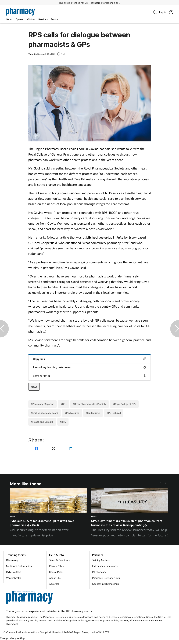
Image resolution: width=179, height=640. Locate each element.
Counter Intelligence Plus (105, 583)
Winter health (13, 577)
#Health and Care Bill (42, 421)
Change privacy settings (12, 638)
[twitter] (54, 449)
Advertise (54, 583)
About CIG (54, 577)
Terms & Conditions (59, 560)
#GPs (63, 403)
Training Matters (100, 560)
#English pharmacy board (44, 412)
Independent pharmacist (105, 565)
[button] (165, 482)
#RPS (63, 421)
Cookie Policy (56, 571)
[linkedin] (71, 449)
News (34, 386)
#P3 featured (114, 412)
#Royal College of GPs (124, 403)
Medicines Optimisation (19, 565)
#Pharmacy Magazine (42, 403)
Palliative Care (13, 571)
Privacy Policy (56, 565)
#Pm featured (72, 412)
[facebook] (36, 449)
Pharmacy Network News (106, 577)
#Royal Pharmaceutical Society (89, 403)
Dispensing (12, 560)
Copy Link (39, 358)
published (90, 237)
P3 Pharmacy (99, 571)
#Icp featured (93, 412)
